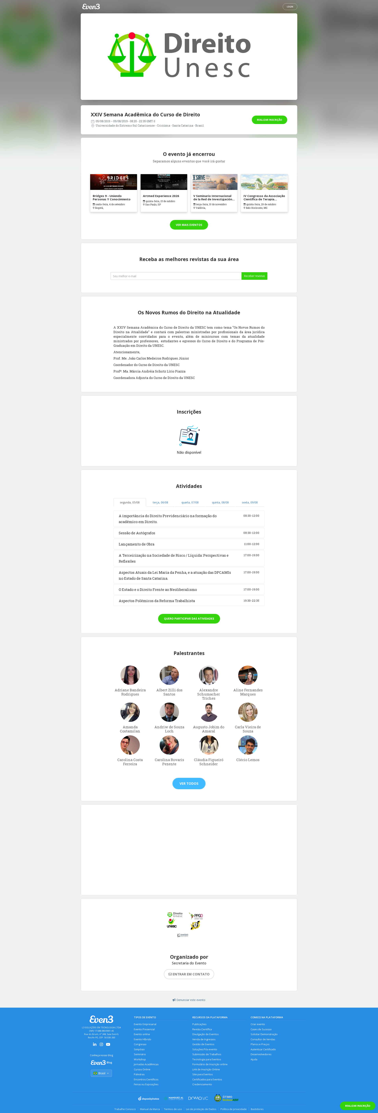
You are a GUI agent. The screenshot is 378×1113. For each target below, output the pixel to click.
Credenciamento (202, 1084)
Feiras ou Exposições (146, 1084)
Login (290, 6)
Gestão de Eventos (203, 1044)
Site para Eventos (202, 1074)
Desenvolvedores (261, 1054)
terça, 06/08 (160, 502)
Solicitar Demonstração (264, 1034)
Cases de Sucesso (261, 1029)
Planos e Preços (260, 1044)
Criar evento (258, 1024)
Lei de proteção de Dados (201, 1109)
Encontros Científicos (146, 1079)
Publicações (199, 1024)
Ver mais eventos (189, 225)
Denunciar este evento (190, 1000)
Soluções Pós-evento (204, 1049)
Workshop (140, 1059)
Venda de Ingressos (203, 1039)
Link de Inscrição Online (206, 1069)
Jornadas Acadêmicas (146, 1064)
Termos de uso (173, 1109)
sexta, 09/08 (250, 502)
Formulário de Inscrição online (210, 1064)
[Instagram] (101, 1046)
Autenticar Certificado (263, 1049)
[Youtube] (108, 1046)
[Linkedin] (94, 1046)
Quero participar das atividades (189, 618)
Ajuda (254, 1059)
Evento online (142, 1034)
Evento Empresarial (145, 1024)
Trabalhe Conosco (125, 1109)
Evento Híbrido (142, 1039)
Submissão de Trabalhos (206, 1054)
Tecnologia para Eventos (206, 1059)
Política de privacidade (233, 1109)
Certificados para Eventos (207, 1079)
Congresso (140, 1044)
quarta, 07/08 (190, 502)
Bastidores (257, 1109)
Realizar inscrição (269, 119)
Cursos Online (142, 1069)
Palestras (139, 1074)
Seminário (140, 1054)
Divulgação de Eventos (205, 1034)
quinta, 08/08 (220, 502)
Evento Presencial (144, 1029)
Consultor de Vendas (263, 1039)
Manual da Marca (150, 1109)
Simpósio (139, 1049)
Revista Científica (202, 1029)
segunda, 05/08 (130, 502)
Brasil (101, 1073)
